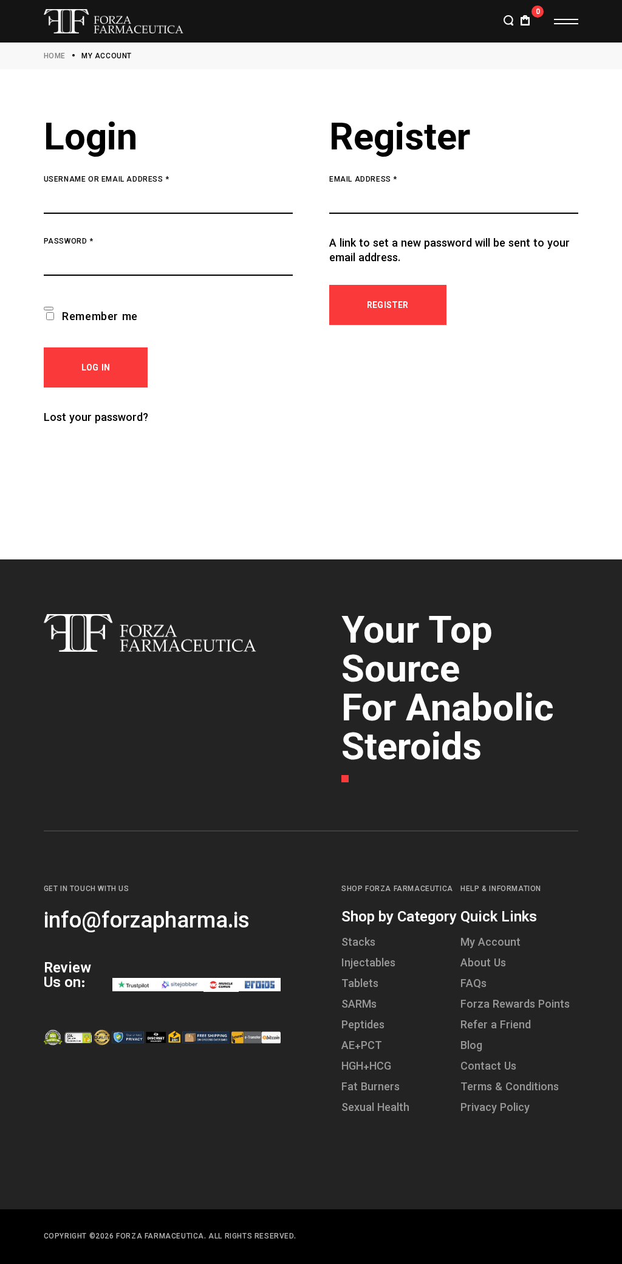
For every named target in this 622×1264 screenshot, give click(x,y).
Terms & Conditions (509, 1087)
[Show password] (48, 308)
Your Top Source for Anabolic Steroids (447, 691)
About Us (483, 963)
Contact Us (488, 1067)
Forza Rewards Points (515, 1005)
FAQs (473, 984)
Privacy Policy (495, 1108)
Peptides (362, 1025)
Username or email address (125, 180)
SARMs (359, 1005)
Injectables (368, 963)
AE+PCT (361, 1046)
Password (87, 242)
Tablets (359, 984)
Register (388, 306)
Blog (471, 1046)
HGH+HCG (366, 1067)
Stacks (358, 943)
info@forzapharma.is (147, 922)
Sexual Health (375, 1108)
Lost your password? (96, 418)
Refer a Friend (495, 1025)
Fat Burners (370, 1087)
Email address (382, 180)
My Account (490, 943)
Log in (95, 368)
